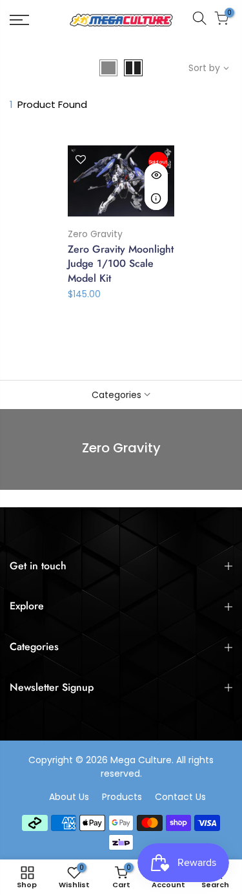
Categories (116, 394)
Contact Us (180, 796)
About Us (69, 796)
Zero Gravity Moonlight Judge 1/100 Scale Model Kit (121, 264)
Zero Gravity (95, 233)
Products (122, 796)
